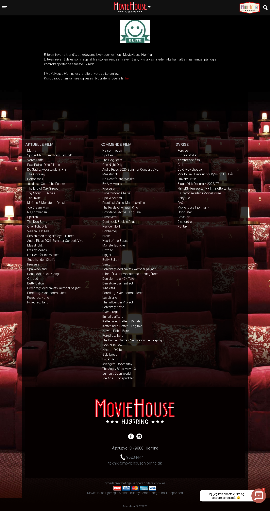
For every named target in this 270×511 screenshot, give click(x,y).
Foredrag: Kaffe (38, 297)
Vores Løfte (35, 160)
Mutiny (31, 150)
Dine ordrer (185, 222)
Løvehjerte (109, 297)
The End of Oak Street (42, 188)
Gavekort (183, 217)
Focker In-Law (112, 345)
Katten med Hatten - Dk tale (121, 321)
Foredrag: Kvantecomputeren (47, 293)
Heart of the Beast (115, 241)
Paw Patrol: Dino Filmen (43, 165)
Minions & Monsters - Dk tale (46, 203)
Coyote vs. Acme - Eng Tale (121, 212)
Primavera (109, 217)
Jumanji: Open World (116, 373)
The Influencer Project (117, 302)
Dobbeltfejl (109, 231)
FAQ (180, 203)
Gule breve (109, 354)
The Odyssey (36, 174)
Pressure (33, 264)
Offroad (32, 279)
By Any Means (37, 250)
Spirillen (32, 217)
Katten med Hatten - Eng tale (122, 326)
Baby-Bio (183, 198)
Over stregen (111, 312)
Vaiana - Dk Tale (38, 231)
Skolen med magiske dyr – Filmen (50, 236)
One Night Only (37, 226)
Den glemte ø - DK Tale (118, 279)
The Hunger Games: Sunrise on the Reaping (132, 340)
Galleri (181, 165)
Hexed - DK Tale (113, 350)
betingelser (129, 483)
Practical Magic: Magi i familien (123, 203)
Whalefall (108, 288)
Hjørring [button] (134, 5)
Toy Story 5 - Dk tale (41, 193)
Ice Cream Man (38, 207)
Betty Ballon (35, 283)
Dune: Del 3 (110, 359)
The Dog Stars (37, 222)
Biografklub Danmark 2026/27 (198, 184)
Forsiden (183, 150)
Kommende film (188, 160)
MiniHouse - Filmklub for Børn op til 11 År (205, 174)
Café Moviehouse (189, 169)
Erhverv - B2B (186, 179)
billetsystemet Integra (145, 493)
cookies (159, 483)
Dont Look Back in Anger (44, 274)
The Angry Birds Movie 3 (119, 369)
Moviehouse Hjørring (192, 207)
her (127, 78)
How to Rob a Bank (115, 331)
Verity (106, 264)
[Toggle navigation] (265, 7)
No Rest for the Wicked (43, 255)
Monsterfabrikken (114, 245)
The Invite (34, 198)
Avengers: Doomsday (117, 364)
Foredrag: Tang (37, 302)
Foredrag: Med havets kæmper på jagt (53, 288)
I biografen (185, 212)
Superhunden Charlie (41, 260)
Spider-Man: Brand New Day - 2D (49, 155)
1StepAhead (174, 493)
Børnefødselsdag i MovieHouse (199, 193)
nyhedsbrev (113, 483)
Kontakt (182, 226)
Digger (106, 255)
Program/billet (187, 155)
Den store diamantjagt (117, 283)
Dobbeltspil (35, 179)
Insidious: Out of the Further (46, 184)
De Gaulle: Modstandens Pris (47, 169)
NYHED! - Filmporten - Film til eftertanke (204, 188)
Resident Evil (111, 226)
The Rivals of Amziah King (120, 207)
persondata (145, 483)
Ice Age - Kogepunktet (118, 378)
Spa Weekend (37, 269)
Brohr (106, 236)
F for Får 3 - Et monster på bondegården (130, 274)
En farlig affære (112, 316)
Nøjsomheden (37, 212)
